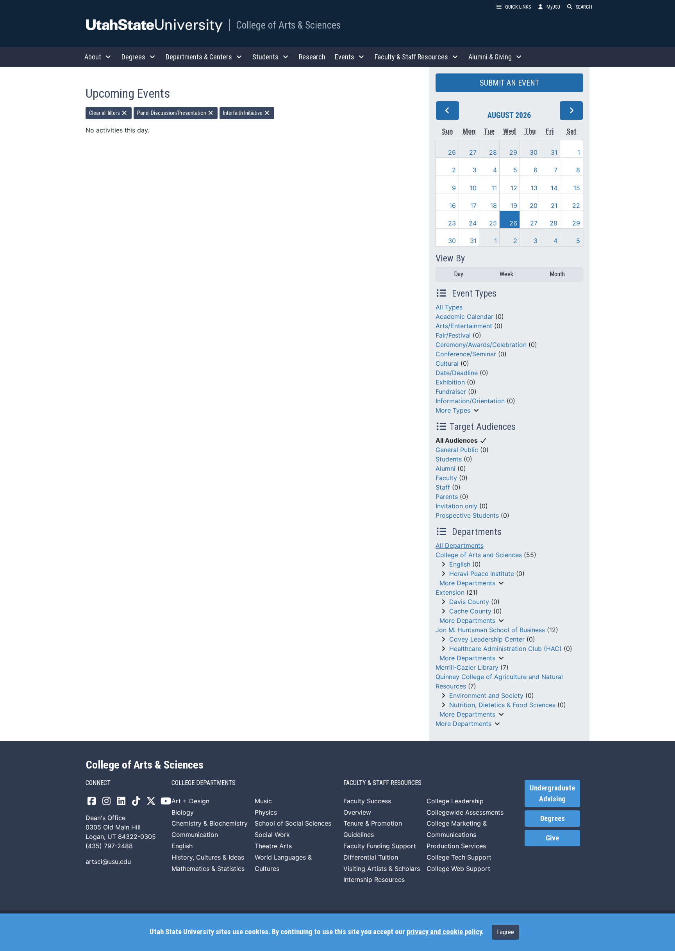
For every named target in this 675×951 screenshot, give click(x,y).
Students (449, 459)
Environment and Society (486, 695)
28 (493, 152)
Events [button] (344, 57)
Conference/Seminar (466, 354)
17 (473, 205)
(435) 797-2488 (109, 846)
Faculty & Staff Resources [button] (411, 57)
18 (493, 205)
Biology (182, 812)
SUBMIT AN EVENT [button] (509, 83)
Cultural (447, 363)
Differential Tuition (370, 857)
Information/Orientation (470, 401)
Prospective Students (467, 515)
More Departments (467, 583)
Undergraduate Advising (552, 793)
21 (554, 205)
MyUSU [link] (553, 7)
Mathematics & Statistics (208, 868)
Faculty (446, 478)
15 (576, 188)
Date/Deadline (457, 373)
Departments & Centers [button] (199, 57)
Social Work (272, 834)
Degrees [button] (133, 57)
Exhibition (450, 382)
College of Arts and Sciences (479, 555)
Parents (447, 497)
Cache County (470, 611)
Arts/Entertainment (464, 326)
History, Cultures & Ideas (207, 857)
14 (554, 188)
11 (494, 188)
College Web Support (458, 868)
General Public (457, 450)
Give (552, 838)
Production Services (456, 846)
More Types (453, 410)
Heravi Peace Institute (481, 573)
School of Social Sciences (293, 823)
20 (534, 205)
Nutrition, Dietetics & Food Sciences (502, 705)
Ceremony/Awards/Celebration (481, 345)
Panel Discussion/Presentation (172, 113)
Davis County (469, 602)
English (459, 564)
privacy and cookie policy (444, 932)
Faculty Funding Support (379, 846)
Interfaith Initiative (243, 113)
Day (458, 274)
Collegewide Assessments (465, 812)
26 (452, 152)
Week (506, 274)
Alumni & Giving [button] (490, 57)
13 (534, 188)
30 (534, 152)
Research (312, 57)
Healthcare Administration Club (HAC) (505, 648)
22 (576, 205)
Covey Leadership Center (487, 639)
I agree (505, 932)
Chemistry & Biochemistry (209, 823)
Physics (266, 812)
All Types (449, 307)
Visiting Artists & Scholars (381, 868)
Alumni (445, 468)
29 (513, 152)
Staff (443, 487)
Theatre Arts (273, 846)
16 (452, 205)
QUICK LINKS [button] (518, 7)
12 (514, 188)
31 (554, 152)
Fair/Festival (453, 335)
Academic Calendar (464, 316)
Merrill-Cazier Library (467, 667)
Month (557, 274)
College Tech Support (459, 857)
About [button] (92, 57)
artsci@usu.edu (108, 861)
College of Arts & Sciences (288, 25)
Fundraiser (451, 391)
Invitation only (456, 506)
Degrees (552, 818)
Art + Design (190, 801)
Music (263, 801)
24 (473, 223)
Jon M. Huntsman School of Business (490, 630)
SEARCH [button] (584, 7)
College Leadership (455, 801)
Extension (450, 592)
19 (514, 205)
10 (473, 188)
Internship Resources (374, 879)
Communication (194, 834)
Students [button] (265, 57)
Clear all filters (105, 113)
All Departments (460, 545)
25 (493, 223)
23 (452, 223)
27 (473, 152)
